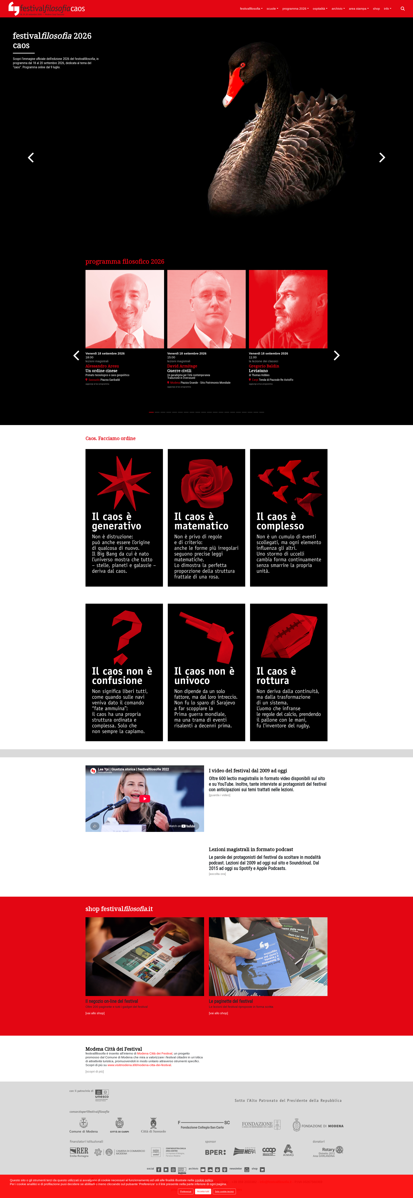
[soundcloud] (210, 1169)
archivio (337, 8)
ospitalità (319, 8)
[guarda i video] (219, 795)
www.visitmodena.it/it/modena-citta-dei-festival (139, 1065)
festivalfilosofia (250, 8)
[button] (31, 157)
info (386, 8)
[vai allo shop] (95, 1013)
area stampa (357, 8)
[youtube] (203, 1169)
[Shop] (262, 1169)
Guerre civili (179, 370)
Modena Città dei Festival (154, 1053)
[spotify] (217, 1169)
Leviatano (258, 370)
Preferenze (185, 1191)
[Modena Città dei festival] (182, 1171)
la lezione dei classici (263, 361)
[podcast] (224, 1169)
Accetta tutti (203, 1191)
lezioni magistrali (97, 361)
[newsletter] (246, 1169)
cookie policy (204, 1180)
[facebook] (158, 1169)
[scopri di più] (95, 1071)
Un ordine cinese (101, 370)
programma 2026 (294, 8)
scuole (271, 8)
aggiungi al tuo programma (97, 384)
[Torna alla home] (46, 8)
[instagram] (173, 1169)
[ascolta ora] (217, 874)
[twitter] (166, 1169)
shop (376, 8)
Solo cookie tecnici (224, 1191)
